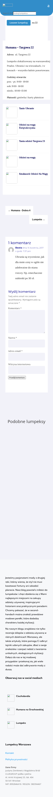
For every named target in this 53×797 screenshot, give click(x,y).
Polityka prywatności (16, 759)
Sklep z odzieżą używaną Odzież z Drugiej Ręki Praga (26, 469)
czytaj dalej (17, 451)
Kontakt (9, 753)
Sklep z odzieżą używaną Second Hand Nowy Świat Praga (25, 433)
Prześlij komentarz (17, 377)
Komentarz (14, 308)
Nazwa (12, 337)
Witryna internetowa (19, 364)
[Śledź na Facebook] (46, 33)
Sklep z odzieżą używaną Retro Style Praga (24, 504)
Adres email (15, 351)
